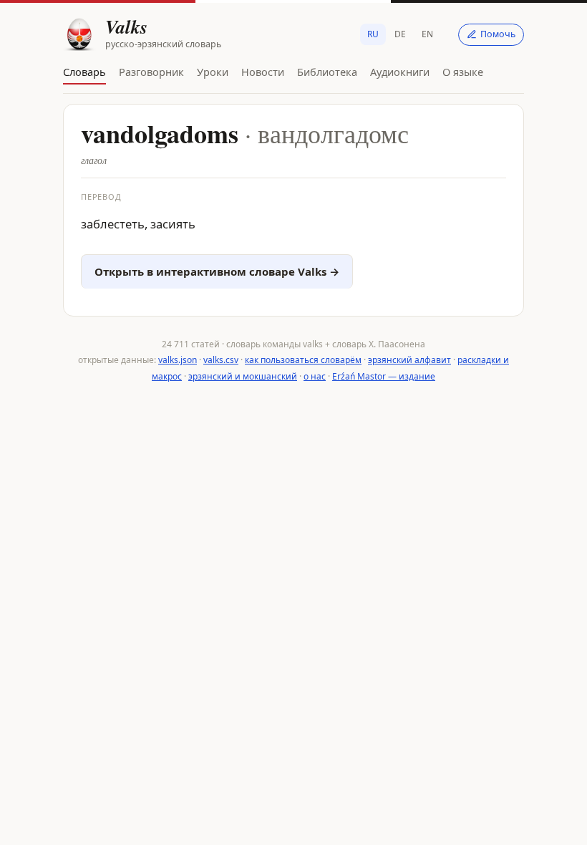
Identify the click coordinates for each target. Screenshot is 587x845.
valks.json (177, 360)
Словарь (84, 71)
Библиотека (327, 71)
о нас (315, 376)
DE (400, 34)
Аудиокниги (400, 71)
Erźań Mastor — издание (383, 376)
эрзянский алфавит (409, 360)
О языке (462, 71)
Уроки (212, 71)
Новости (262, 71)
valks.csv (220, 360)
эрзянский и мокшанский (242, 376)
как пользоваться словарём (303, 360)
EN (427, 34)
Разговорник (151, 71)
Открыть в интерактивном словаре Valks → (216, 271)
